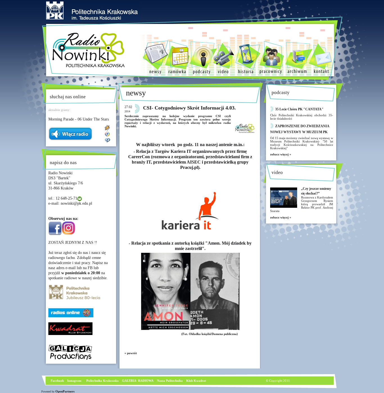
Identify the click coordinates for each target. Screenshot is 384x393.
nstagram (74, 380)
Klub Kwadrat (196, 380)
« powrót (131, 353)
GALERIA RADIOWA (137, 380)
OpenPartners (64, 391)
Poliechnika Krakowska (102, 380)
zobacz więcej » (280, 154)
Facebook (57, 380)
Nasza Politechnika (170, 380)
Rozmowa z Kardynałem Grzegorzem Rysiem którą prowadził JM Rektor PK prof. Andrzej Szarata (301, 204)
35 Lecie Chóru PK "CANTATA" (299, 109)
